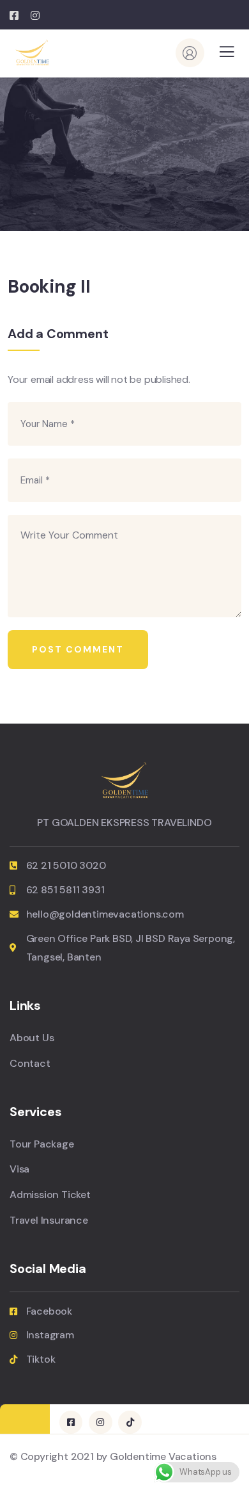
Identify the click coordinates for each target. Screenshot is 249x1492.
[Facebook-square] (70, 1422)
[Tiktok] (129, 1422)
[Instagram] (100, 1422)
